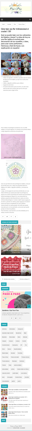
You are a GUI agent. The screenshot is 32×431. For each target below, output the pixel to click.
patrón (13, 381)
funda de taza (18, 377)
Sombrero (22, 361)
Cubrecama (15, 345)
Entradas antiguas (24, 279)
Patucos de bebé (15, 357)
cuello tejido (15, 373)
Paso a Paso (21, 24)
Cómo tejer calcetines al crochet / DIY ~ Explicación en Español (18, 397)
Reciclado (14, 361)
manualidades (5, 381)
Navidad (13, 353)
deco (3, 377)
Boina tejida (12, 337)
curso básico (24, 373)
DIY (21, 345)
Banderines (18, 333)
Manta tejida (5, 353)
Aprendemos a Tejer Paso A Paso (10, 310)
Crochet (9, 24)
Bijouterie (4, 337)
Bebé (25, 333)
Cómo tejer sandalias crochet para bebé (18, 389)
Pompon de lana (25, 357)
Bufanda (25, 337)
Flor (15, 24)
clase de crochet (6, 373)
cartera (12, 369)
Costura (17, 341)
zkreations (16, 428)
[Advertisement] (16, 111)
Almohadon (12, 329)
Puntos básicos (5, 361)
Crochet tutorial (5, 345)
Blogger (22, 428)
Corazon (11, 341)
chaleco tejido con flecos (23, 369)
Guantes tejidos (17, 349)
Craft (3, 24)
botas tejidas (5, 369)
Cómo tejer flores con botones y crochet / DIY (19, 404)
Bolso (19, 337)
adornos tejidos (17, 365)
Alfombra (4, 329)
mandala (27, 377)
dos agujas (9, 377)
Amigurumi (20, 329)
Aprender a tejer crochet (7, 333)
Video (10, 365)
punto (19, 381)
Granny (9, 349)
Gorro (3, 349)
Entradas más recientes (9, 279)
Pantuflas (20, 353)
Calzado (4, 341)
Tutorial (4, 365)
